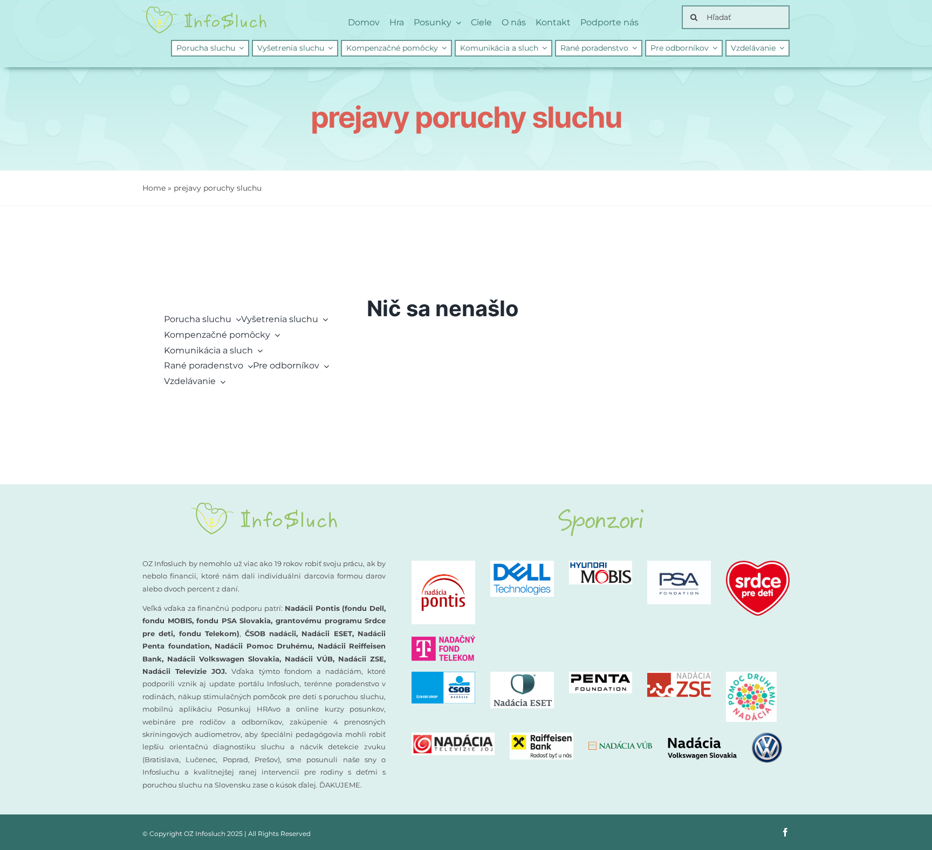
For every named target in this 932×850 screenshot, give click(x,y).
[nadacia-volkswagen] (724, 736)
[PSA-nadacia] (679, 565)
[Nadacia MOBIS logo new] (601, 565)
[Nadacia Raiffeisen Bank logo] (541, 736)
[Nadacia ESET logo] (522, 676)
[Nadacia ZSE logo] (679, 676)
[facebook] (785, 832)
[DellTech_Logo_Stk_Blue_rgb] (522, 565)
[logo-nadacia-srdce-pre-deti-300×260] (758, 565)
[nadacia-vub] (620, 745)
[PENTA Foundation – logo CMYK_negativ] (601, 676)
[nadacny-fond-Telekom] (443, 639)
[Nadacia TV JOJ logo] (453, 736)
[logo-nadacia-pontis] (443, 565)
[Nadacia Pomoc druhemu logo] (751, 676)
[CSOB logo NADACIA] (443, 676)
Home (154, 188)
